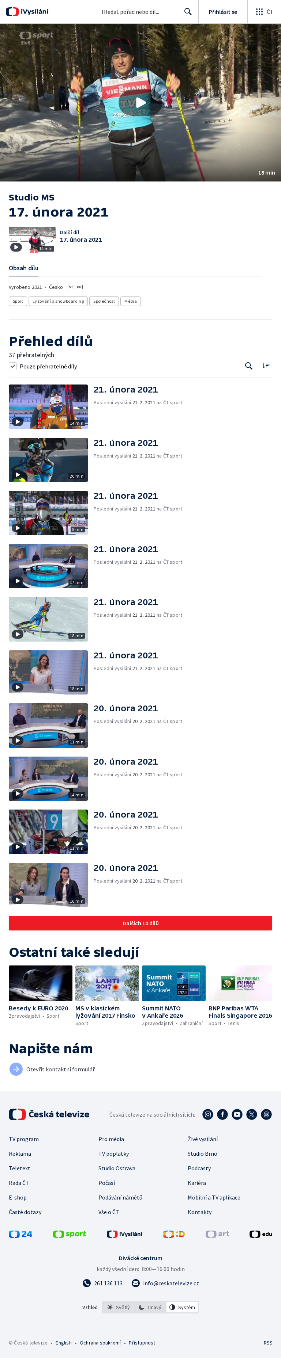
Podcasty (199, 1168)
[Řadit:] (266, 365)
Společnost (104, 301)
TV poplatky (113, 1153)
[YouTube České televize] (237, 1114)
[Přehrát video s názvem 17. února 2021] (140, 102)
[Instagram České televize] (208, 1114)
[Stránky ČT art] (217, 1235)
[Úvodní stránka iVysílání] (34, 11)
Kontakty (199, 1212)
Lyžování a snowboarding (58, 301)
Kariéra (197, 1182)
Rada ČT (19, 1182)
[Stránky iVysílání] (125, 1235)
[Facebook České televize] (222, 1114)
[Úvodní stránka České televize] (50, 1114)
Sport (18, 301)
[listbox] (150, 1307)
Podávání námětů (120, 1197)
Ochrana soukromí (100, 1342)
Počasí (106, 1182)
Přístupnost (142, 1342)
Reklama (20, 1153)
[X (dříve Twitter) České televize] (252, 1114)
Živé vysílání (203, 1139)
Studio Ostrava (116, 1168)
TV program (24, 1139)
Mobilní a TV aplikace (214, 1197)
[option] (118, 1307)
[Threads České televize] (266, 1114)
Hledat (188, 11)
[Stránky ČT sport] (69, 1235)
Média (130, 301)
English (63, 1342)
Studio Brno (202, 1153)
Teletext (19, 1168)
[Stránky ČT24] (20, 1235)
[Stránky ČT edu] (261, 1235)
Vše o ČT (108, 1212)
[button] (140, 102)
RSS (268, 1342)
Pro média (111, 1139)
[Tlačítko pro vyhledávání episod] (249, 366)
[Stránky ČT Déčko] (174, 1235)
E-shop (18, 1197)
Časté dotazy (25, 1212)
